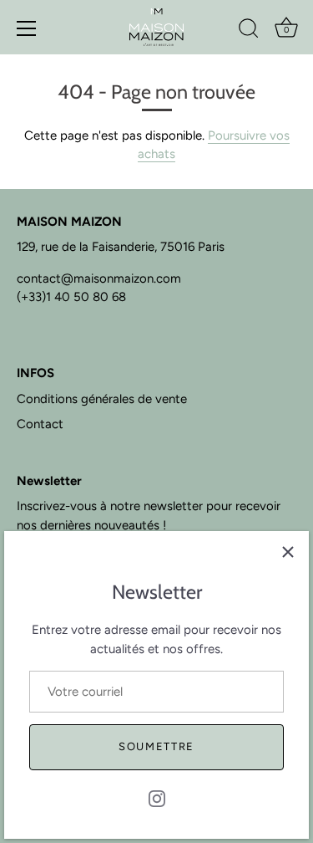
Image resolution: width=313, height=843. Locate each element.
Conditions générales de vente (102, 398)
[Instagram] (157, 797)
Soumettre (156, 746)
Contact (40, 424)
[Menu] (26, 28)
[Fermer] (288, 552)
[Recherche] (248, 31)
